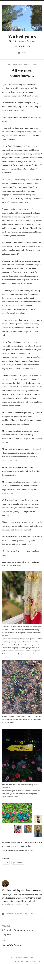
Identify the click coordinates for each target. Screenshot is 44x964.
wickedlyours (30, 65)
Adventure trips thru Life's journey (20, 914)
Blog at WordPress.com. (22, 958)
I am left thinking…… (12, 943)
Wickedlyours (22, 36)
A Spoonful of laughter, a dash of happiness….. (17, 930)
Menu (23, 52)
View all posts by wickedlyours (15, 904)
